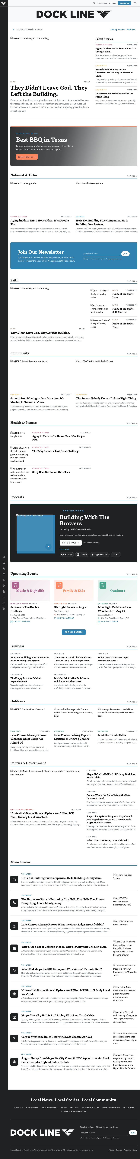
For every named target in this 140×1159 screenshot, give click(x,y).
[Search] (94, 3)
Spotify (83, 554)
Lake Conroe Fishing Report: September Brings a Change (72, 737)
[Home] (4, 3)
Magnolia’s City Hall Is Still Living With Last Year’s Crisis (111, 775)
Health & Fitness (103, 45)
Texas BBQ (103, 3)
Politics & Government (22, 809)
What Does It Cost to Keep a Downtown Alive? (113, 659)
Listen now (70, 542)
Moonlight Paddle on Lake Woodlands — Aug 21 (114, 609)
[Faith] (4, 585)
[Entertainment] (4, 597)
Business (80, 217)
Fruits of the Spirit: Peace (123, 325)
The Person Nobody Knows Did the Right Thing (114, 95)
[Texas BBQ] (4, 608)
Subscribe (124, 3)
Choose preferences (115, 259)
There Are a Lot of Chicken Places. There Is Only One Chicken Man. (73, 659)
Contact (119, 1150)
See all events (74, 632)
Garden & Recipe (90, 1108)
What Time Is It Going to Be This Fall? (108, 840)
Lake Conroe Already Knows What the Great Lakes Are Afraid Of (28, 739)
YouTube (68, 554)
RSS (117, 554)
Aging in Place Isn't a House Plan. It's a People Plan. (115, 50)
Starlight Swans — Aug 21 (71, 607)
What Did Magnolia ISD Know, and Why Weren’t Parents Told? (61, 969)
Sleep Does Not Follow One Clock (51, 472)
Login (135, 1150)
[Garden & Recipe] (4, 574)
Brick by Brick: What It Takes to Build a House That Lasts (71, 679)
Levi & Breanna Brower (80, 529)
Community (101, 66)
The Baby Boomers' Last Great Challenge (55, 451)
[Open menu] (135, 3)
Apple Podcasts (101, 554)
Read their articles (91, 542)
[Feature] (4, 562)
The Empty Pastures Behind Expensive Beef (25, 679)
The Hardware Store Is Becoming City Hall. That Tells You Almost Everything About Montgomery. (63, 901)
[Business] (4, 603)
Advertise (127, 1150)
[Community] (4, 557)
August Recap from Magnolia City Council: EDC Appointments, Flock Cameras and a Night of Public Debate (110, 819)
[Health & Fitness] (4, 580)
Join (125, 254)
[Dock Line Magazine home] (73, 14)
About (111, 1150)
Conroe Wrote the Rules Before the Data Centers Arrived (108, 796)
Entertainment (50, 1108)
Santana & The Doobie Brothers (24, 609)
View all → (132, 176)
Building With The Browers (85, 519)
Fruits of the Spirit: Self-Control (123, 310)
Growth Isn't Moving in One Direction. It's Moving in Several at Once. (114, 72)
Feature (74, 1108)
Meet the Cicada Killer (112, 735)
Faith (13, 82)
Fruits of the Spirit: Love (123, 295)
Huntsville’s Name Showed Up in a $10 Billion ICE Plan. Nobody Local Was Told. (42, 815)
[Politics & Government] (4, 591)
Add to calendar (21, 622)
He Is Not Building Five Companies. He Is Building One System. (102, 222)
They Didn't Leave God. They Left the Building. (49, 90)
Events (112, 3)
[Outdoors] (4, 568)
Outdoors (15, 731)
